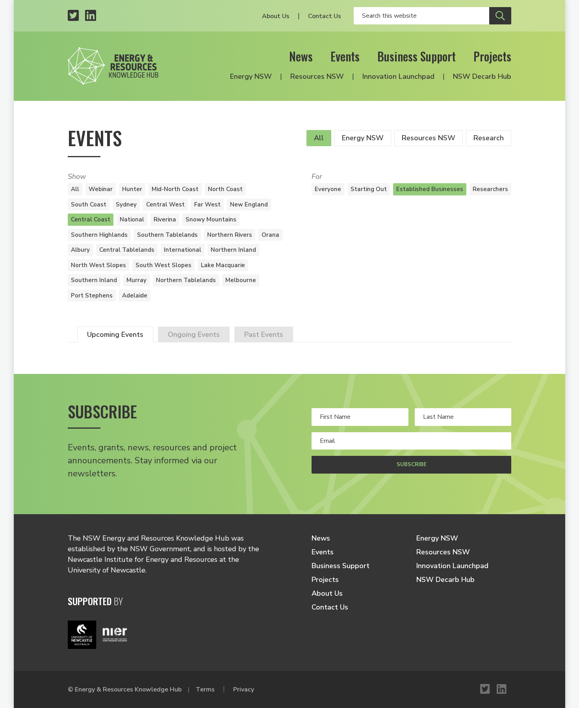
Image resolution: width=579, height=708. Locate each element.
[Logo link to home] (113, 66)
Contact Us (324, 16)
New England (249, 204)
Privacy (243, 689)
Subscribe (412, 464)
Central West (165, 204)
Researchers (490, 189)
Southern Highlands (99, 235)
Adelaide (134, 295)
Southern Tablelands (167, 235)
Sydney (126, 204)
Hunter (132, 189)
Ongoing (194, 334)
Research (488, 138)
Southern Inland (94, 280)
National (132, 219)
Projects (492, 56)
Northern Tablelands (186, 280)
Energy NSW (251, 76)
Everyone (328, 189)
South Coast (88, 204)
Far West (207, 204)
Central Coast (90, 219)
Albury (80, 250)
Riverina (165, 219)
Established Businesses (429, 189)
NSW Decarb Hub (482, 76)
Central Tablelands (126, 250)
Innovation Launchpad (398, 76)
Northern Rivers (229, 235)
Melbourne (240, 280)
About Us (276, 16)
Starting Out (369, 189)
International (182, 250)
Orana (270, 235)
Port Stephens (92, 295)
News (301, 56)
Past (263, 334)
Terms (205, 689)
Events (345, 56)
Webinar (101, 189)
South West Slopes (163, 265)
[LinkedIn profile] (90, 15)
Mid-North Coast (175, 189)
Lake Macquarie (223, 265)
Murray (136, 280)
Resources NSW (317, 76)
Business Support (416, 56)
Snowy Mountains (211, 219)
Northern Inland (233, 250)
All (319, 138)
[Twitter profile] (73, 15)
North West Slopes (98, 265)
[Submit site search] (500, 15)
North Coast (225, 189)
